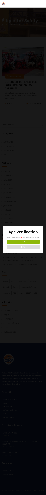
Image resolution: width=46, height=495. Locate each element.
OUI (23, 242)
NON (23, 247)
